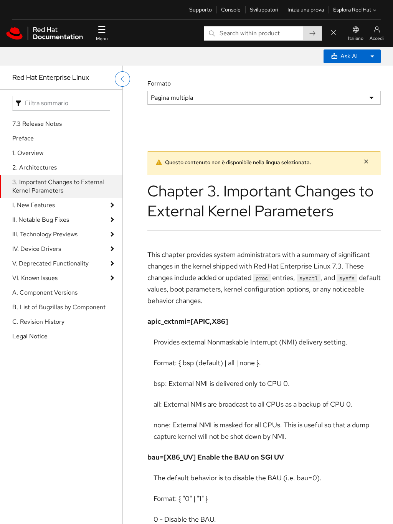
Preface (23, 138)
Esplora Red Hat (352, 9)
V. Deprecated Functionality (50, 263)
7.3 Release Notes (37, 124)
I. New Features (33, 205)
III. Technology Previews (45, 234)
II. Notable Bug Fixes (40, 220)
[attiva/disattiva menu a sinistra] (122, 79)
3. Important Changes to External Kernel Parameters (58, 186)
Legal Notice (30, 336)
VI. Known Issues (35, 278)
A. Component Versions (45, 292)
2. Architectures (34, 167)
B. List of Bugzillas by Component (59, 307)
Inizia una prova (305, 9)
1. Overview (27, 153)
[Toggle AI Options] (372, 56)
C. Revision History (38, 322)
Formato (159, 83)
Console (231, 9)
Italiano (355, 38)
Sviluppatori (264, 9)
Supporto (200, 9)
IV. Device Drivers (36, 249)
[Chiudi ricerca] (333, 33)
